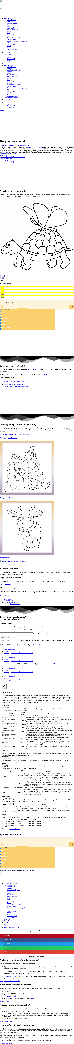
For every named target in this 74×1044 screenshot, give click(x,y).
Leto (8, 33)
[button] (37, 936)
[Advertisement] (37, 125)
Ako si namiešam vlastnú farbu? (13, 383)
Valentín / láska (11, 44)
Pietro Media (37, 645)
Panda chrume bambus (8, 438)
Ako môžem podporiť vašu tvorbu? (14, 384)
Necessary (7, 705)
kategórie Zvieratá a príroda (35, 147)
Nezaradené (10, 917)
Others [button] (4, 814)
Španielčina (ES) (12, 60)
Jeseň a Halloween (12, 29)
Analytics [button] (4, 763)
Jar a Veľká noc (11, 28)
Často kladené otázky (10, 649)
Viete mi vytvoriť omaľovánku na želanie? (16, 386)
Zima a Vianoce (11, 47)
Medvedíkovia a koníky (14, 38)
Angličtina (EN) (11, 57)
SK (5, 55)
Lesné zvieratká (6, 565)
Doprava (9, 25)
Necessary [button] (5, 704)
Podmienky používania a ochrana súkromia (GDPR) (18, 653)
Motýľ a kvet (5, 498)
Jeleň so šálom (5, 558)
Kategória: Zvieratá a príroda (9, 145)
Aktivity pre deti (8, 52)
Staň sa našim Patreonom (11, 976)
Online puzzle (8, 54)
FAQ (5, 924)
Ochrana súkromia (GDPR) (11, 927)
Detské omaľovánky (9, 18)
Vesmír (9, 46)
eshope (32, 998)
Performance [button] (5, 756)
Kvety (9, 31)
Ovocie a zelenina (12, 39)
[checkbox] (9, 311)
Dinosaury (10, 21)
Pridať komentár (46, 374)
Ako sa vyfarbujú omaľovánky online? (15, 381)
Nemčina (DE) (11, 59)
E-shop (6, 922)
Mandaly (9, 36)
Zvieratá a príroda (12, 49)
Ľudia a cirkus (11, 34)
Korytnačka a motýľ (24, 145)
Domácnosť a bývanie (13, 23)
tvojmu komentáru (33, 369)
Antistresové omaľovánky (11, 51)
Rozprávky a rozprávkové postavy (17, 41)
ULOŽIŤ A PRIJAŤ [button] (8, 827)
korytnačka (12, 602)
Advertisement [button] (6, 796)
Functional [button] (5, 750)
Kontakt (6, 651)
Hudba (9, 26)
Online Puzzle (8, 921)
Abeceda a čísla (11, 20)
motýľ (17, 602)
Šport (8, 42)
